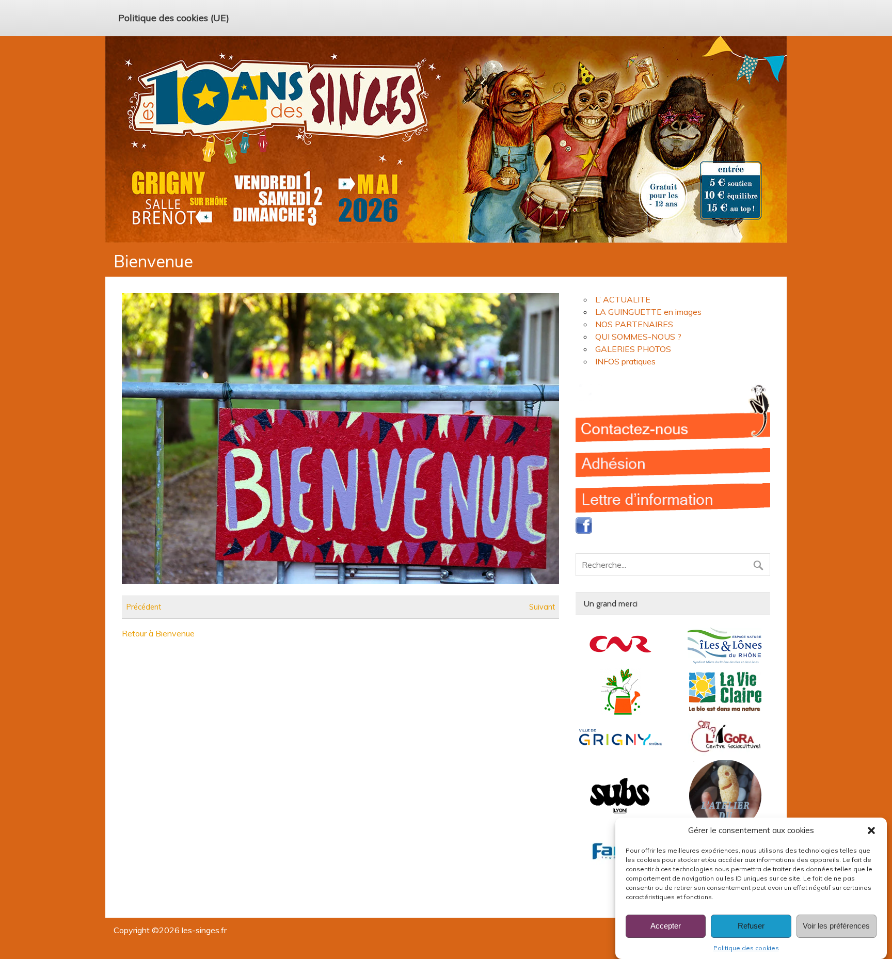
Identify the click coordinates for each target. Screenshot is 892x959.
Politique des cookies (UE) (173, 17)
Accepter (665, 926)
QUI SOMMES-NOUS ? (638, 336)
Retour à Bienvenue (158, 633)
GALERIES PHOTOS (633, 349)
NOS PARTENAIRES (634, 324)
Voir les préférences (836, 926)
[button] (871, 830)
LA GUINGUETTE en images (648, 312)
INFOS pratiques (625, 361)
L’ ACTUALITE (622, 299)
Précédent (143, 607)
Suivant (542, 607)
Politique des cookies (746, 948)
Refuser (751, 926)
